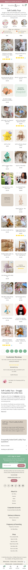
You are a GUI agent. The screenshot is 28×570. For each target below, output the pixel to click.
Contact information (18, 564)
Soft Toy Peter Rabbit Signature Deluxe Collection (21, 121)
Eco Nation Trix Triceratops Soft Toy (17, 380)
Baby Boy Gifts (14, 541)
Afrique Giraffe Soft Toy (20, 53)
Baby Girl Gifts (14, 539)
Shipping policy (8, 564)
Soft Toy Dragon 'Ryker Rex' (7, 166)
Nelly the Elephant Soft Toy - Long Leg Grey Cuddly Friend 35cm (20, 254)
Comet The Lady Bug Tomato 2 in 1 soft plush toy (20, 319)
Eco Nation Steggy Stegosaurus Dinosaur (7, 99)
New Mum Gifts (14, 551)
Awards (14, 496)
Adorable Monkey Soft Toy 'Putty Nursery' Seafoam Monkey (7, 78)
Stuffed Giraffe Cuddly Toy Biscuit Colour (7, 254)
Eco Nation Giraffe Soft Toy (7, 230)
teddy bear (16, 396)
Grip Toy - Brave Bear (21, 165)
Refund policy (6, 561)
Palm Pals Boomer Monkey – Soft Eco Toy (21, 340)
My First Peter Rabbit (7, 318)
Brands (14, 501)
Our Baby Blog (14, 529)
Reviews (14, 503)
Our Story (14, 494)
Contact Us (14, 480)
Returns (14, 520)
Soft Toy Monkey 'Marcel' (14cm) (20, 145)
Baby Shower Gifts (14, 544)
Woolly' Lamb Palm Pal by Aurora (21, 78)
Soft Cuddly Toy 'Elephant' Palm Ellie (7, 121)
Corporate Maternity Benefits (14, 510)
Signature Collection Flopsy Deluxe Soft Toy (7, 340)
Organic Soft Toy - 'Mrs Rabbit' (21, 209)
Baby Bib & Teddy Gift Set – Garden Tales (7, 297)
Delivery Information (14, 518)
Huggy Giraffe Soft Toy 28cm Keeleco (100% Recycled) (21, 230)
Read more (3, 411)
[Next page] (25, 351)
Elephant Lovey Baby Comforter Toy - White (7, 54)
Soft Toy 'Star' (7, 144)
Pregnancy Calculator (14, 527)
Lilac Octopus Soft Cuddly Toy (7, 276)
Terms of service (21, 561)
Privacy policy (13, 561)
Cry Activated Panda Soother (20, 187)
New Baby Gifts (14, 546)
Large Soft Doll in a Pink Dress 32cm (7, 187)
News (14, 498)
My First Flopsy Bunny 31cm (21, 297)
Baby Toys (7, 8)
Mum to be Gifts (14, 548)
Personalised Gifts (14, 537)
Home (2, 8)
